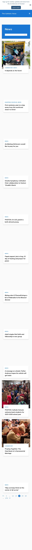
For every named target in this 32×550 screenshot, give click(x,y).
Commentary (9, 67)
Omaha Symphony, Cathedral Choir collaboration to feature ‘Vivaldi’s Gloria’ (15, 183)
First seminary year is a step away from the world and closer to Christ (15, 107)
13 (16, 496)
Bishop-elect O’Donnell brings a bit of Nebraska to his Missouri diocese (16, 297)
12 (13, 496)
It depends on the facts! (13, 71)
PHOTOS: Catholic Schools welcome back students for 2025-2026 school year (14, 412)
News (15, 67)
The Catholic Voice (9, 13)
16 (25, 496)
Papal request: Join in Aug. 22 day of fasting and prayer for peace (15, 258)
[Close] (30, 5)
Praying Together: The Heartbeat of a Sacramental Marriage (15, 451)
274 (6, 498)
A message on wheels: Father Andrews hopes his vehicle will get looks (15, 373)
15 (22, 496)
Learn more (16, 7)
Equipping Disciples (11, 102)
